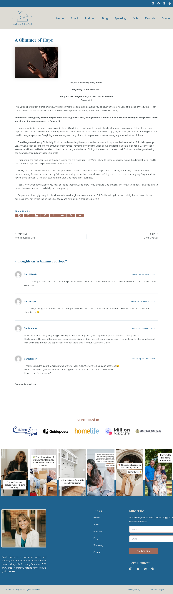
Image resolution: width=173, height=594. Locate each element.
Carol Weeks (30, 274)
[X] (28, 215)
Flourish (150, 18)
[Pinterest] (45, 215)
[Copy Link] (71, 215)
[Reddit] (62, 215)
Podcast (90, 18)
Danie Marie (30, 328)
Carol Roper (30, 301)
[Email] (80, 215)
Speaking (120, 18)
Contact (167, 18)
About (74, 18)
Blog (105, 18)
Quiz (135, 18)
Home (60, 18)
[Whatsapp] (54, 215)
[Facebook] (19, 215)
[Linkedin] (36, 215)
